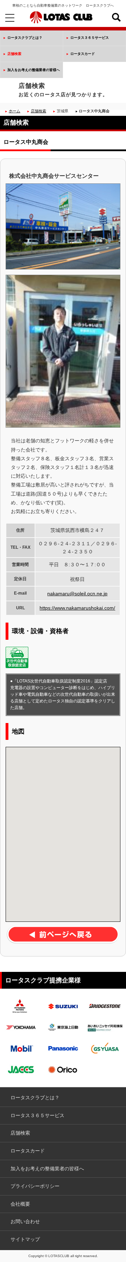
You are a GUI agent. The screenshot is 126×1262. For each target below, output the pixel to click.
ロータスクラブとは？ (24, 38)
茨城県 (62, 111)
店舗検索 (14, 54)
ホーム (14, 111)
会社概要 (20, 1204)
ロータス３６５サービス (89, 38)
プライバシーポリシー (34, 1186)
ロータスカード (82, 54)
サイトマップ (25, 1239)
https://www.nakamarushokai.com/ (77, 608)
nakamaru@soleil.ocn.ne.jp (77, 593)
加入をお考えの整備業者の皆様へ (33, 70)
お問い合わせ (25, 1221)
